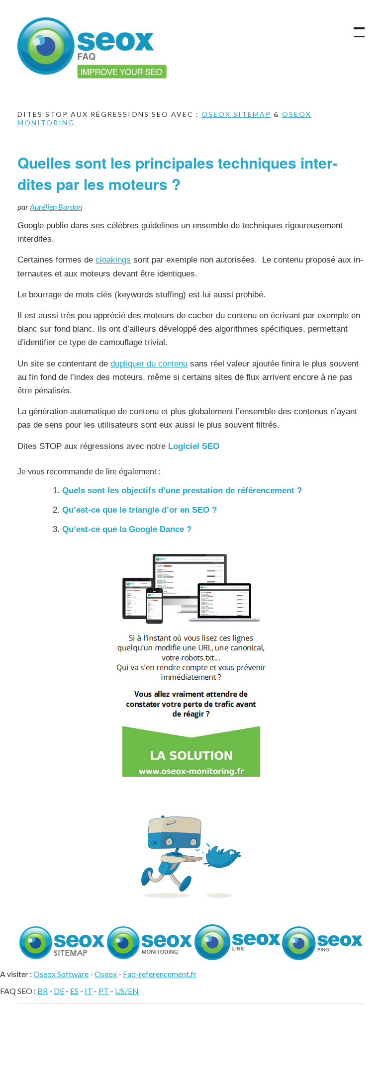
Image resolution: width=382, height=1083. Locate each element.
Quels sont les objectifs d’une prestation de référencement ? (182, 490)
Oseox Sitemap (236, 114)
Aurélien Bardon (56, 206)
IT (89, 990)
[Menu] (355, 27)
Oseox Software (61, 974)
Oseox (106, 974)
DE (59, 990)
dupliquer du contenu (149, 363)
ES (74, 990)
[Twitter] (191, 895)
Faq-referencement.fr (159, 974)
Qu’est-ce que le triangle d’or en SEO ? (139, 510)
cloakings (113, 260)
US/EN (127, 990)
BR (42, 990)
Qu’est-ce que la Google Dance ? (126, 529)
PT (103, 990)
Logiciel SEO (193, 446)
